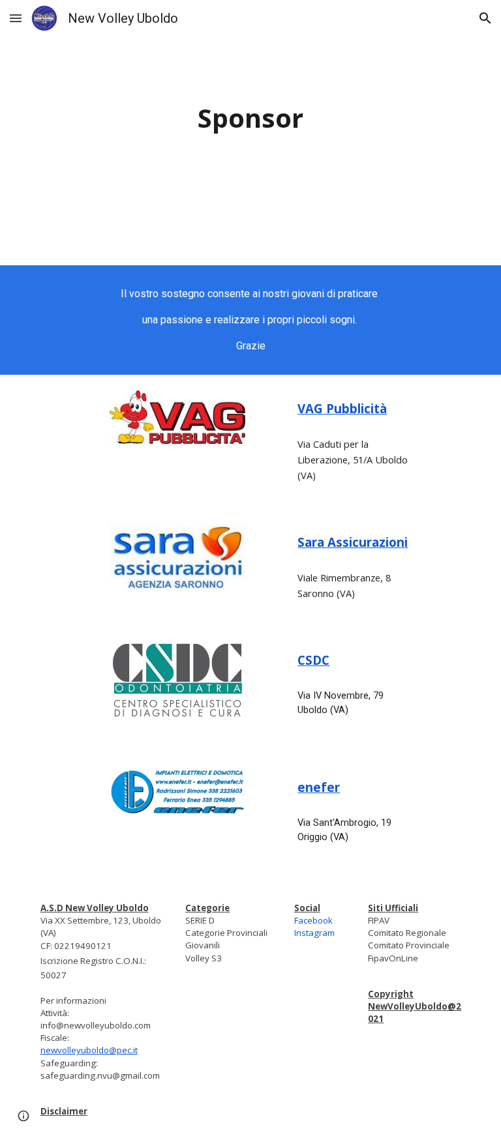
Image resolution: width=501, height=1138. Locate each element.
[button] (15, 18)
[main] (250, 118)
